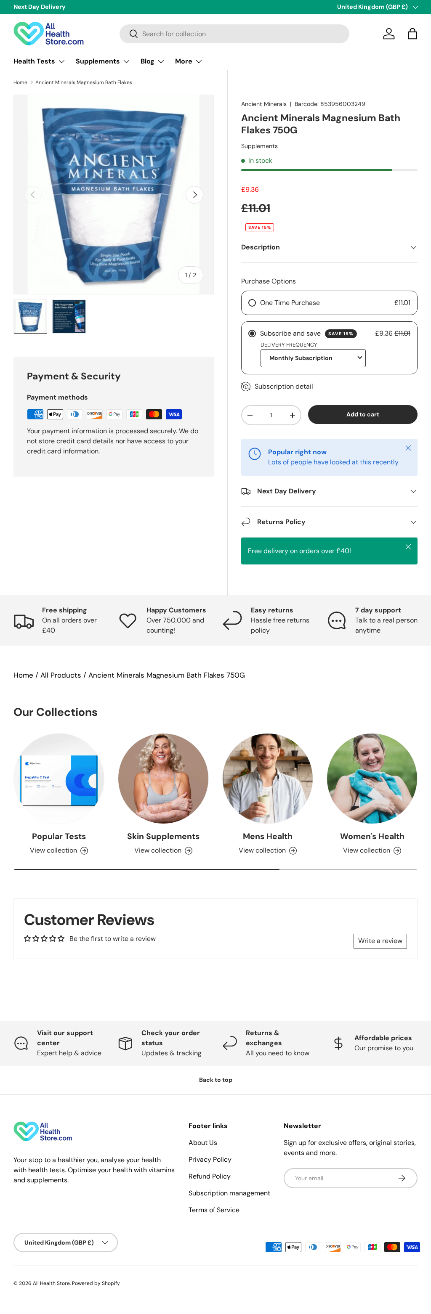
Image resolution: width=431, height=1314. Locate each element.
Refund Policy (210, 1176)
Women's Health (372, 836)
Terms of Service (214, 1209)
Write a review (380, 940)
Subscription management (229, 1193)
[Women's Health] (372, 779)
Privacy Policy (210, 1159)
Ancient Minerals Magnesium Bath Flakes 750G (85, 82)
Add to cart (362, 414)
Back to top (215, 1080)
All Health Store (51, 1283)
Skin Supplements (163, 836)
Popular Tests (59, 836)
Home (20, 82)
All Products (60, 675)
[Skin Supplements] (163, 779)
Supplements (259, 146)
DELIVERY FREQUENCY (289, 344)
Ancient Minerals (264, 104)
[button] (412, 33)
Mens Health (268, 836)
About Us (203, 1142)
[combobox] (234, 33)
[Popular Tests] (59, 779)
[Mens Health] (268, 779)
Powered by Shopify (96, 1283)
